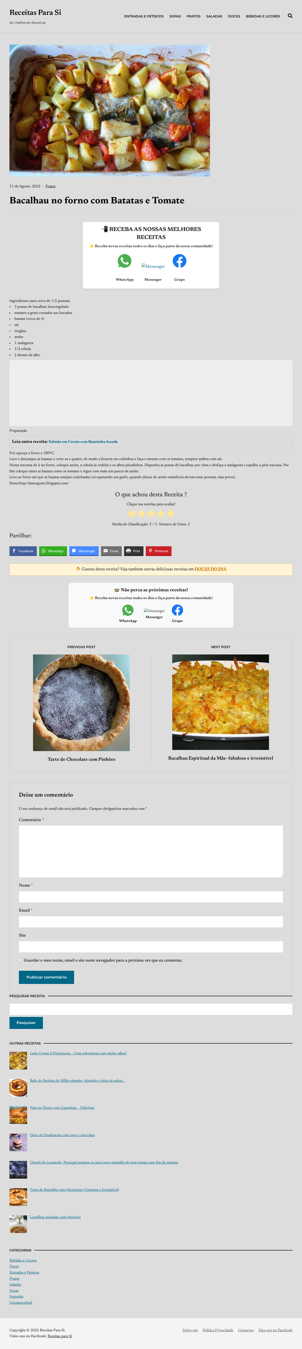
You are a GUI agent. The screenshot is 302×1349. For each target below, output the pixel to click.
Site (22, 936)
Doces (234, 16)
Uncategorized (20, 1303)
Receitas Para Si (35, 13)
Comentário (31, 820)
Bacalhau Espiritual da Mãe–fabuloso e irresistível (220, 758)
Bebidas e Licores (263, 16)
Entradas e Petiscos (144, 16)
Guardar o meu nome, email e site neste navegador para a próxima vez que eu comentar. (103, 960)
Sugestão (16, 1297)
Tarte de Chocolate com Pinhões (81, 759)
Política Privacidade (218, 1330)
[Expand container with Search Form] (290, 15)
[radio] (131, 514)
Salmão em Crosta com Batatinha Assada (83, 442)
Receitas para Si (60, 1336)
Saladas (214, 16)
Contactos (246, 1330)
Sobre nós (190, 1330)
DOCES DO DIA (210, 569)
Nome (26, 886)
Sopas (175, 16)
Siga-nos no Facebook (275, 1330)
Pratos (194, 16)
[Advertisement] (151, 393)
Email (26, 911)
